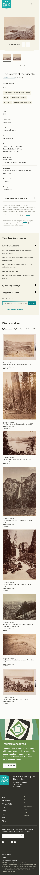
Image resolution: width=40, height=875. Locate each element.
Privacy (4, 857)
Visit (3, 797)
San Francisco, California (18, 97)
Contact (26, 803)
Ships (28, 92)
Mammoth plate (19, 92)
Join (3, 818)
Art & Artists (7, 804)
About (26, 797)
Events (5, 807)
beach (6, 97)
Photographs (8, 92)
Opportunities (28, 806)
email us (28, 215)
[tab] (6, 329)
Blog (3, 814)
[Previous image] (14, 66)
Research (27, 800)
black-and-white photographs (22, 102)
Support (26, 815)
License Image (15, 44)
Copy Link (32, 303)
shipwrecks (7, 102)
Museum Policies (6, 854)
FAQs (25, 809)
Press (25, 812)
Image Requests (6, 851)
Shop (4, 811)
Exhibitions (6, 800)
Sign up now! (8, 765)
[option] (7, 57)
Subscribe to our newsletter (12, 836)
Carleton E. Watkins (9, 78)
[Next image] (24, 66)
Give (4, 821)
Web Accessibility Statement (9, 860)
